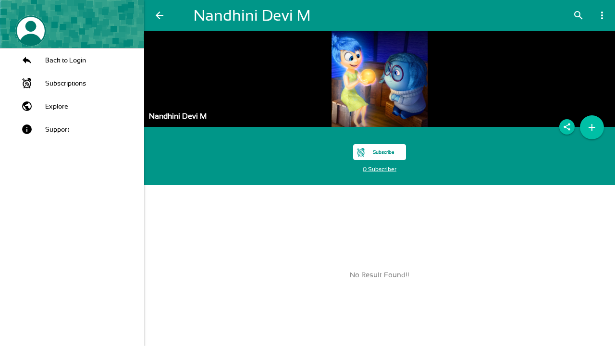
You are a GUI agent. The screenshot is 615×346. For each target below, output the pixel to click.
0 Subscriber (379, 169)
